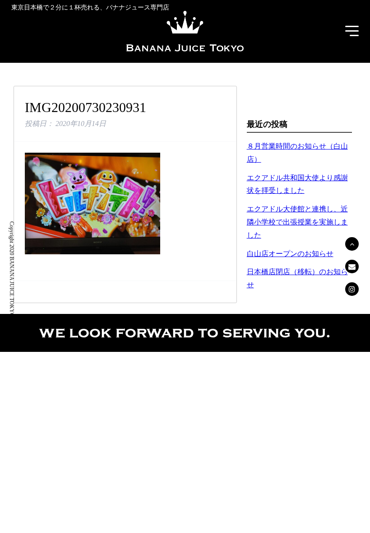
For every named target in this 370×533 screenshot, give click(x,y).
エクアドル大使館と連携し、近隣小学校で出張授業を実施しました (297, 222)
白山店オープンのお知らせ (290, 253)
